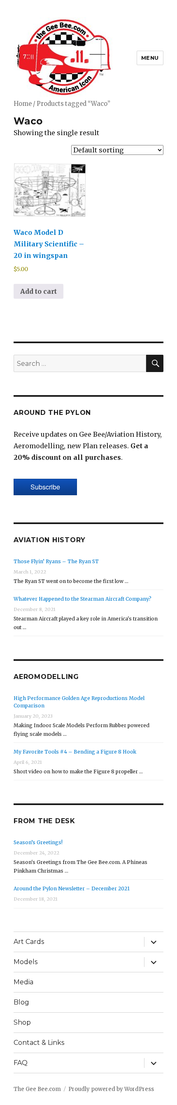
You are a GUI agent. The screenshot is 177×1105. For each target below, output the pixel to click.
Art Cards (29, 942)
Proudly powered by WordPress (111, 1089)
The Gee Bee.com (37, 1089)
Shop (22, 1022)
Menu (150, 57)
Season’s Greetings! (38, 842)
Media (23, 982)
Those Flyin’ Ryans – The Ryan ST (56, 561)
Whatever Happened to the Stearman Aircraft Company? (82, 599)
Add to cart (38, 291)
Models (25, 962)
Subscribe (45, 487)
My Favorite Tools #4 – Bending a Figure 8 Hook (75, 752)
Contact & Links (39, 1042)
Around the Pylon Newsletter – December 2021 (72, 888)
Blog (21, 1002)
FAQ (21, 1063)
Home (23, 104)
